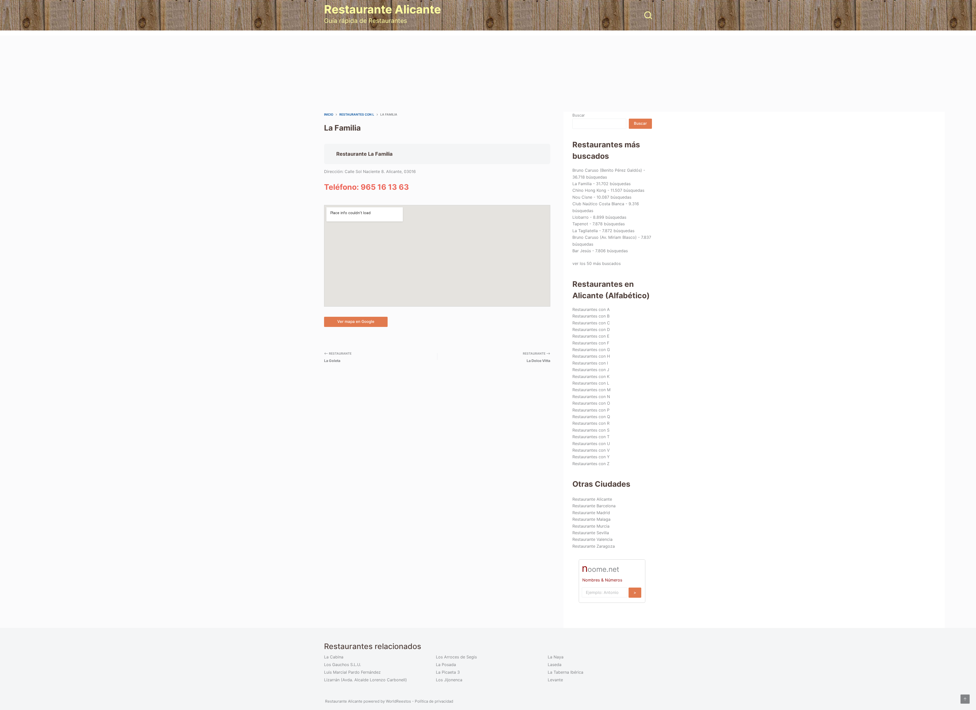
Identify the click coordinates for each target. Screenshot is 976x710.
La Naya (555, 656)
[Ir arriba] (965, 699)
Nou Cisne (582, 197)
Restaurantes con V (591, 450)
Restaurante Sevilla (590, 532)
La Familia (582, 183)
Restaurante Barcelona (594, 505)
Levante (555, 679)
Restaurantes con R (590, 423)
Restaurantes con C (591, 322)
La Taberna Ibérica (565, 672)
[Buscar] (648, 15)
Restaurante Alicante (382, 9)
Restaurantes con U (591, 443)
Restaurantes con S (590, 430)
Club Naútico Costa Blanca (598, 203)
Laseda (554, 664)
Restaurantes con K (590, 376)
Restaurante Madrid (591, 512)
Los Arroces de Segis (456, 656)
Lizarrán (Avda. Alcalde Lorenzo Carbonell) (365, 679)
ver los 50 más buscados (596, 263)
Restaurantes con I (590, 363)
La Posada (446, 664)
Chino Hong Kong (589, 190)
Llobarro (580, 217)
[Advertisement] (488, 73)
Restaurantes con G (591, 349)
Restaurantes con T (590, 436)
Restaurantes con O (591, 403)
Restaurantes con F (590, 342)
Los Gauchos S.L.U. (342, 664)
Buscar (578, 115)
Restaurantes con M (591, 389)
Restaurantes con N (591, 396)
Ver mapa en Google (355, 321)
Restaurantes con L (590, 383)
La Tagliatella (585, 230)
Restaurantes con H (591, 356)
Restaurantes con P (590, 410)
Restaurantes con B (590, 316)
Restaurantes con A (591, 309)
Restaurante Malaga (591, 519)
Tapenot (580, 223)
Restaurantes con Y (591, 456)
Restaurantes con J (590, 369)
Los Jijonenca (449, 679)
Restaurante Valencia (592, 539)
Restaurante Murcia (590, 526)
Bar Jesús (581, 250)
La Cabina (333, 656)
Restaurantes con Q (591, 416)
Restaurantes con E (590, 336)
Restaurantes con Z (590, 463)
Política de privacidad (434, 701)
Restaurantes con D (591, 329)
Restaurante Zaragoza (593, 546)
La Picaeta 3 (448, 672)
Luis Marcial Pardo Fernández (352, 672)
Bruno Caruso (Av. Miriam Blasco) (604, 237)
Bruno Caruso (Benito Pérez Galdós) (607, 170)
